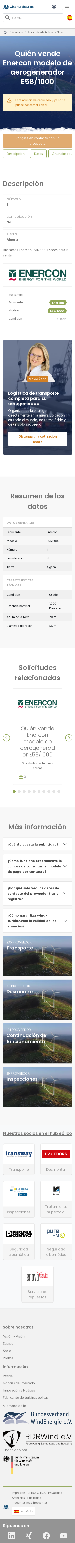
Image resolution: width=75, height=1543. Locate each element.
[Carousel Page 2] (19, 791)
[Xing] (28, 1535)
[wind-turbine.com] (5, 32)
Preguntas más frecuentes (30, 1502)
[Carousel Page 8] (48, 791)
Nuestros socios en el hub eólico (37, 1133)
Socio (7, 1350)
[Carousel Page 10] (58, 791)
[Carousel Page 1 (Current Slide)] (14, 791)
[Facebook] (46, 1535)
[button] (69, 17)
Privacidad (55, 1493)
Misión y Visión (14, 1336)
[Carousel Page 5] (34, 791)
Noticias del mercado (19, 1383)
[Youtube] (63, 1535)
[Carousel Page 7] (43, 791)
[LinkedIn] (11, 1535)
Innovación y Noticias (19, 1390)
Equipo (8, 1343)
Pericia (8, 1375)
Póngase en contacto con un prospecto (37, 141)
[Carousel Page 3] (24, 791)
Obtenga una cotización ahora (37, 439)
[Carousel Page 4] (29, 791)
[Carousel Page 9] (53, 791)
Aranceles (18, 1498)
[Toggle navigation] (67, 6)
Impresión (18, 1493)
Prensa (8, 1358)
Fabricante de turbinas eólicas (25, 1397)
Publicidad (34, 1498)
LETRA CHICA (37, 1493)
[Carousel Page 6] (39, 791)
